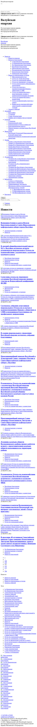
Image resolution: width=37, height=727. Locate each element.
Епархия (7, 119)
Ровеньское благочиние (19, 73)
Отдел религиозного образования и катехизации (20, 642)
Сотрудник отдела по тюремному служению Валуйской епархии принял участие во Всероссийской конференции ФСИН (17, 280)
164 (6, 571)
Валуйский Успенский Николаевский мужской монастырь (20, 134)
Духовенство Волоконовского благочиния (22, 170)
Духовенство (9, 157)
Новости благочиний (15, 60)
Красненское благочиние (20, 72)
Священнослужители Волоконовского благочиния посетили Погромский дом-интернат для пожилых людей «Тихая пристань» (17, 508)
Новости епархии (14, 58)
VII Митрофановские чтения (21, 193)
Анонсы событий (14, 109)
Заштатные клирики (14, 176)
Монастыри (8, 131)
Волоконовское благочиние (21, 70)
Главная (7, 203)
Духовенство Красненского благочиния (21, 172)
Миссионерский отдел (19, 77)
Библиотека (8, 179)
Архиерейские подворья (16, 155)
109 (6, 561)
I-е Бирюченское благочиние (21, 63)
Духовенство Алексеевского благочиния (21, 158)
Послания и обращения (15, 182)
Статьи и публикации (15, 181)
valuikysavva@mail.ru (7, 717)
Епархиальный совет (15, 123)
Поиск (3, 198)
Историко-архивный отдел (13, 611)
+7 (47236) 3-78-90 (7, 715)
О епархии (11, 121)
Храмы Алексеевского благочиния (19, 141)
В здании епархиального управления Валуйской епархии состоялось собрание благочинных (17, 335)
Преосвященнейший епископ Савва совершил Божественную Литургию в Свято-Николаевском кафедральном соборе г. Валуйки (16, 421)
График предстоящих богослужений (20, 118)
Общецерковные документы (17, 184)
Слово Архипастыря (15, 116)
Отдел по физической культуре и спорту (18, 640)
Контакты (8, 194)
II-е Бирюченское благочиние (21, 65)
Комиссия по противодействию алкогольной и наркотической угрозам (22, 105)
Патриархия (8, 644)
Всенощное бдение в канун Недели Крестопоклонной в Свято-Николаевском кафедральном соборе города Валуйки (18, 225)
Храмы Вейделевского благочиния (19, 148)
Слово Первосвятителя (12, 650)
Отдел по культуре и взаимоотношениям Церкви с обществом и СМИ (21, 88)
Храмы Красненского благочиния (19, 152)
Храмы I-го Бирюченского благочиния (20, 143)
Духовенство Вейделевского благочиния (21, 169)
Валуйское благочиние (19, 66)
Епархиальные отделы (12, 260)
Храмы (7, 140)
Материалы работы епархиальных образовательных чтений (19, 186)
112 (6, 566)
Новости (7, 56)
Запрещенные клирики (15, 177)
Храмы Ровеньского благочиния (18, 153)
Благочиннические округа (16, 126)
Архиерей (8, 111)
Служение (11, 114)
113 (6, 568)
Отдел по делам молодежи (20, 78)
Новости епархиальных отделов (18, 75)
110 (6, 563)
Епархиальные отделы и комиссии (19, 124)
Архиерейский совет (11, 596)
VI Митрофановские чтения (21, 191)
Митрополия (9, 288)
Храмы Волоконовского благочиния (20, 150)
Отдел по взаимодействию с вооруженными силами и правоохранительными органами (23, 93)
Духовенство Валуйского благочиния (20, 167)
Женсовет (8, 609)
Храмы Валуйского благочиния (18, 147)
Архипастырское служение (13, 231)
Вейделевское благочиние (20, 68)
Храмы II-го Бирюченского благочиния (21, 145)
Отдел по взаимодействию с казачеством (18, 265)
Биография (11, 112)
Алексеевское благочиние (20, 61)
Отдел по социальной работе (21, 80)
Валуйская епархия (4, 42)
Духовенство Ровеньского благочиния (20, 174)
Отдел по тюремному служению (22, 82)
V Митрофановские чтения (21, 189)
